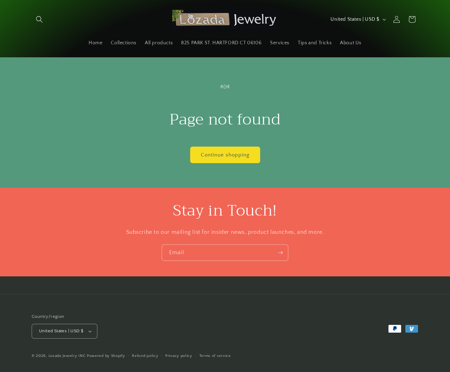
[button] (39, 19)
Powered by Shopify (106, 356)
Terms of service (215, 356)
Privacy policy (178, 356)
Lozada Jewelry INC (67, 356)
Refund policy (145, 356)
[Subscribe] (280, 252)
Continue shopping (225, 155)
